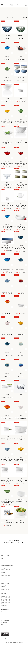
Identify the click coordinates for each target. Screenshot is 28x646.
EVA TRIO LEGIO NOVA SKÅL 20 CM (7, 481)
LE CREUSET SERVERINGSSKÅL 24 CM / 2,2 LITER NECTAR (20, 460)
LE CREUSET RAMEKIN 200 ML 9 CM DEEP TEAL (7, 376)
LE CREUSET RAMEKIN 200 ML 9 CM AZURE (20, 376)
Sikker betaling (4, 622)
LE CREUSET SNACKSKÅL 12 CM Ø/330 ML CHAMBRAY (7, 460)
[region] (14, 541)
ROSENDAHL (21, 56)
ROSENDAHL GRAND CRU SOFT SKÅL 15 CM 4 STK (20, 227)
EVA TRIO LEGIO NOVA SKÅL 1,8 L (21, 143)
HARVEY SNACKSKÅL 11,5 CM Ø (7, 523)
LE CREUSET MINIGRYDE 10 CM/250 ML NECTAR (21, 334)
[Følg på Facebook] (2, 639)
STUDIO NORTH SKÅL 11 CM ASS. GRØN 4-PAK (21, 185)
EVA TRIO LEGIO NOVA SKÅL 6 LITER (20, 439)
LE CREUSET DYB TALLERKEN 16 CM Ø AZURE (7, 59)
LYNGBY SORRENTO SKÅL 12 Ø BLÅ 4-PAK (7, 38)
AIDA (21, 98)
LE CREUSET (7, 56)
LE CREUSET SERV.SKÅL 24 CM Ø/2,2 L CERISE (7, 164)
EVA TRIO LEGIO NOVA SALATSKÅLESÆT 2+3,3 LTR (7, 397)
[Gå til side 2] (16, 529)
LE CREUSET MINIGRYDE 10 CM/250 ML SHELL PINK (7, 334)
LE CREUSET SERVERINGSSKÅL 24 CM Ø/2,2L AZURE (7, 270)
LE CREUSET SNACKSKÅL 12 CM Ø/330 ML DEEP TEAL (7, 355)
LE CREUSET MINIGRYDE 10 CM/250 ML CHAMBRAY (7, 291)
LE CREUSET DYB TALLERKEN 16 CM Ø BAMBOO (7, 80)
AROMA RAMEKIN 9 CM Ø (20, 100)
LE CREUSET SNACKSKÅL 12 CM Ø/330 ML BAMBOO (21, 122)
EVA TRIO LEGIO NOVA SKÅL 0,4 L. (7, 101)
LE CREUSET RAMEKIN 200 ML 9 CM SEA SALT (20, 355)
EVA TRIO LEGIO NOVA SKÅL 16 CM (21, 481)
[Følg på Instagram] (5, 639)
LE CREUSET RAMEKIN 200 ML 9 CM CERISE (20, 291)
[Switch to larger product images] (23, 17)
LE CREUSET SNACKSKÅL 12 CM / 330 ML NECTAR (7, 122)
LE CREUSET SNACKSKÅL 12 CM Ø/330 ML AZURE (7, 227)
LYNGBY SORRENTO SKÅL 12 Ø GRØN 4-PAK (20, 38)
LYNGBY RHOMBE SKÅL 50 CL (21, 501)
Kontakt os (3, 613)
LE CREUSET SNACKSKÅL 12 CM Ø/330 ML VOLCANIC (7, 313)
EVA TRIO (7, 98)
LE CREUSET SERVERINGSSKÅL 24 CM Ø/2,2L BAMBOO (7, 502)
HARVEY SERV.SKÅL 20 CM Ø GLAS (21, 397)
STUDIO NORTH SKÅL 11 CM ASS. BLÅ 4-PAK (21, 80)
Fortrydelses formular (5, 626)
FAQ (2, 624)
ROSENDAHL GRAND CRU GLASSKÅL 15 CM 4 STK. (20, 59)
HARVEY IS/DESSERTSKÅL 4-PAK (7, 185)
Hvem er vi (3, 611)
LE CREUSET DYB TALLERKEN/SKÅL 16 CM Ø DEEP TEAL (20, 249)
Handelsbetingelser (5, 620)
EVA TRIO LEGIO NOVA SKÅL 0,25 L (7, 206)
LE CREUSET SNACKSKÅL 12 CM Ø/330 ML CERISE (21, 164)
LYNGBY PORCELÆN (20, 310)
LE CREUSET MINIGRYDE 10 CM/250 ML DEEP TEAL (21, 270)
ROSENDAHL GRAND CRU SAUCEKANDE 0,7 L (20, 206)
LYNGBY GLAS (7, 35)
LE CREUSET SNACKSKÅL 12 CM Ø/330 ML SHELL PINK (21, 418)
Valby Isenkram (21, 77)
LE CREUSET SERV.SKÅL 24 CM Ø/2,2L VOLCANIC (7, 418)
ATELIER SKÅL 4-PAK (20, 522)
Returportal (3, 629)
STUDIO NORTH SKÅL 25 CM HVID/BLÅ (7, 248)
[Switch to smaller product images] (26, 17)
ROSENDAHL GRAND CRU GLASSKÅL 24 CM (7, 143)
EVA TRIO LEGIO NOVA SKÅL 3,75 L (7, 439)
